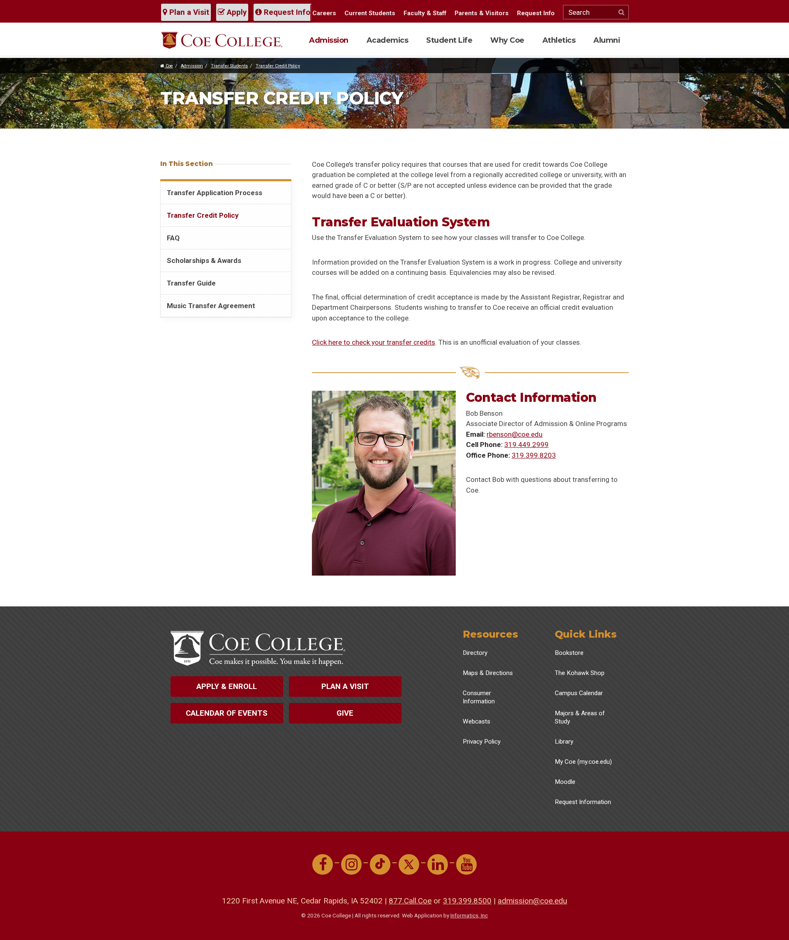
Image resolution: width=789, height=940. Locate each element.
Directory (475, 653)
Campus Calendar (579, 693)
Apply (236, 12)
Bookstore (569, 653)
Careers (324, 13)
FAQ (173, 238)
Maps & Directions (488, 673)
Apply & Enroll (226, 686)
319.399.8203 (534, 455)
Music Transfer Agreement (211, 306)
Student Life (449, 40)
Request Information (583, 802)
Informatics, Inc (469, 915)
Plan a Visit (188, 12)
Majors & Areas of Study (580, 717)
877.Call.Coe (410, 900)
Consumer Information (479, 697)
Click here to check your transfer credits (373, 342)
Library (564, 741)
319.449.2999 (526, 444)
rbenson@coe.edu (514, 434)
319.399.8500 (467, 900)
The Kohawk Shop (579, 673)
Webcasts (476, 721)
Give (345, 713)
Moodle (565, 782)
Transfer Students (229, 66)
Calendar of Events (227, 713)
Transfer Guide (191, 283)
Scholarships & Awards (204, 260)
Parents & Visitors (481, 13)
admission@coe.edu (532, 900)
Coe (168, 66)
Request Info (286, 12)
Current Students (369, 13)
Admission (328, 40)
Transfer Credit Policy (278, 66)
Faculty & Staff (425, 13)
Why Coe (507, 40)
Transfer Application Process (214, 193)
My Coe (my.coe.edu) (583, 761)
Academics (387, 40)
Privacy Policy (482, 741)
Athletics (559, 40)
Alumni (606, 40)
